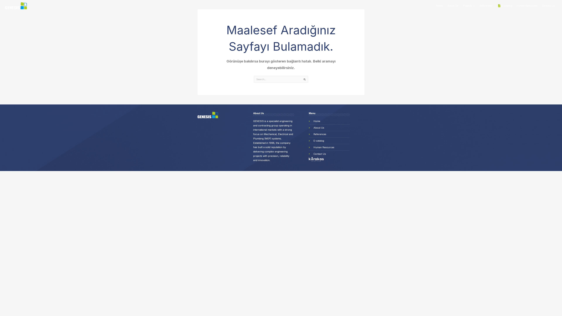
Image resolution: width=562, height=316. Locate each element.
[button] (473, 6)
